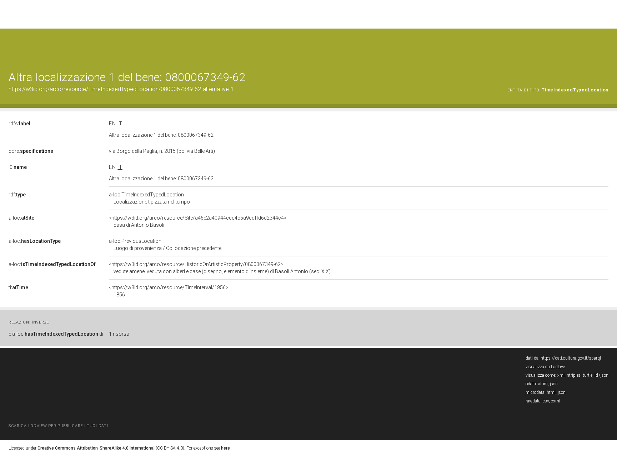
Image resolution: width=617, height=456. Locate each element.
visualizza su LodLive (545, 366)
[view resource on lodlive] (605, 46)
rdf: (17, 194)
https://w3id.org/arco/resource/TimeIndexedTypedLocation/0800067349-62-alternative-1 (121, 89)
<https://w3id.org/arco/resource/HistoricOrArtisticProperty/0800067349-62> (220, 267)
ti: (18, 287)
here (225, 448)
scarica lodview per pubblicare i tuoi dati (58, 426)
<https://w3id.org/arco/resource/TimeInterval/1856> (169, 291)
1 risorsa (119, 334)
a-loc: (21, 218)
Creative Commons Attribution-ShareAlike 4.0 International (96, 448)
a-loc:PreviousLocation (165, 244)
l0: (18, 167)
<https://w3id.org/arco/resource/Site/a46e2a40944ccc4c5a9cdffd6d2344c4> (198, 221)
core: (31, 151)
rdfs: (19, 123)
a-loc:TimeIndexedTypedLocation (149, 198)
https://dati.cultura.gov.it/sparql (571, 358)
